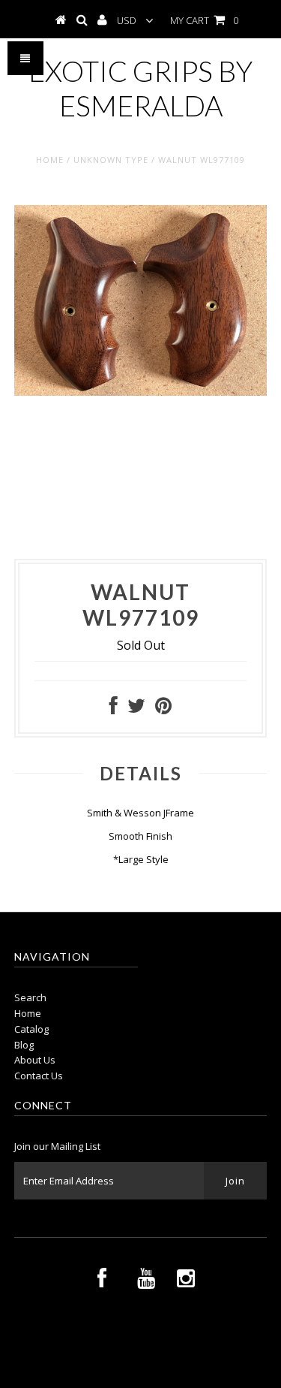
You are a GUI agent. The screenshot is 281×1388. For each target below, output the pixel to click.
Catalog (31, 1029)
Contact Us (38, 1075)
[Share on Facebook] (113, 709)
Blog (24, 1045)
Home (50, 159)
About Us (34, 1060)
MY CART (204, 20)
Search (30, 997)
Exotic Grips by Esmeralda (140, 87)
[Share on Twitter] (136, 709)
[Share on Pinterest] (163, 709)
